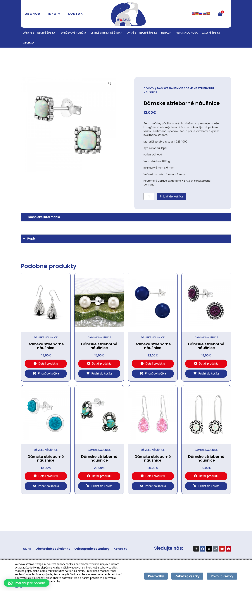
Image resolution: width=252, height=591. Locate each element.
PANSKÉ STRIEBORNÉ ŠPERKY (141, 32)
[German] (197, 13)
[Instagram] (196, 549)
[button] (109, 83)
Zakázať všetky (187, 576)
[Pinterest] (228, 549)
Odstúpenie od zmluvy (92, 549)
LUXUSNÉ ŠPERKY (211, 32)
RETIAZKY (166, 32)
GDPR (27, 549)
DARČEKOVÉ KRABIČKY (74, 32)
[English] (193, 13)
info (52, 14)
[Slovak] (204, 13)
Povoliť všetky (222, 576)
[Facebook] (202, 549)
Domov (149, 88)
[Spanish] (208, 13)
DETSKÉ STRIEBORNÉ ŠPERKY (106, 32)
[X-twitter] (209, 549)
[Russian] (200, 13)
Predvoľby (156, 576)
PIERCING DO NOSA (186, 32)
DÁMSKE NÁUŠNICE (170, 88)
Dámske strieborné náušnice (46, 346)
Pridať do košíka (171, 196)
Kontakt (76, 14)
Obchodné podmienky (52, 549)
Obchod (32, 14)
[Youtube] (222, 549)
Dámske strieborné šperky (39, 32)
